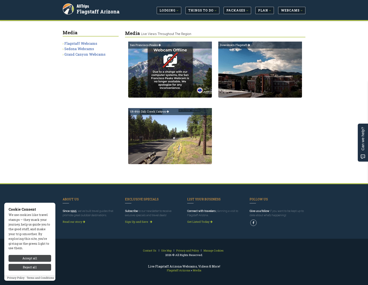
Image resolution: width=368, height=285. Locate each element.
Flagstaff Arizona (98, 11)
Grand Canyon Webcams (84, 54)
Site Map (166, 250)
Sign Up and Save (137, 222)
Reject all (30, 267)
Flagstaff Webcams (80, 43)
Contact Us (149, 250)
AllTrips (83, 6)
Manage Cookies (213, 250)
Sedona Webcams (79, 48)
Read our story (73, 222)
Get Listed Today (198, 222)
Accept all (29, 258)
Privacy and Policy (187, 250)
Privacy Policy (15, 278)
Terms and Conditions (40, 278)
